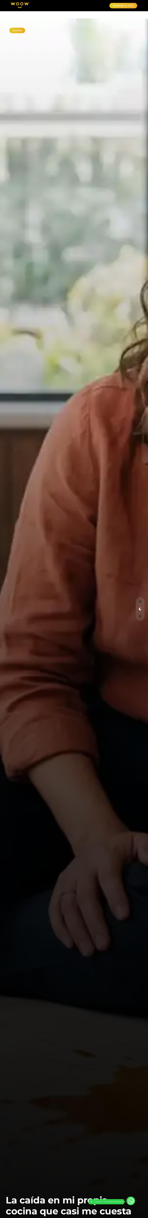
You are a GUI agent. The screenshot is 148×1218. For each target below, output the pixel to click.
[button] (106, 1201)
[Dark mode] (140, 609)
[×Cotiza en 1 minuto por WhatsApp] (130, 1201)
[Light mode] (140, 602)
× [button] (91, 1201)
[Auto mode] (140, 616)
